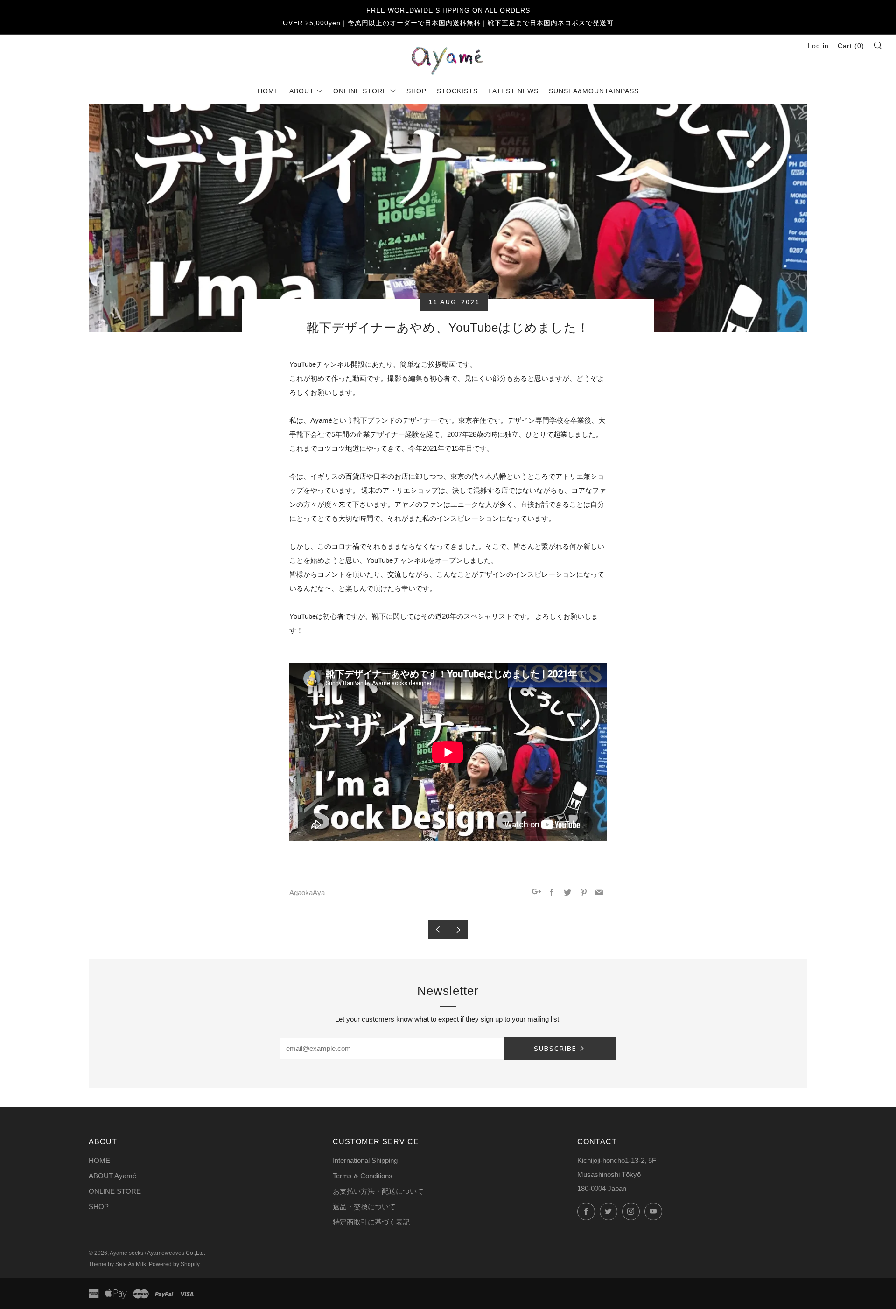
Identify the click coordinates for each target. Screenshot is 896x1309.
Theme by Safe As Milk (117, 1264)
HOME (268, 91)
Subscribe (555, 1048)
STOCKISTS (457, 91)
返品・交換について (364, 1207)
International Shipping (365, 1160)
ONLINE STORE (360, 91)
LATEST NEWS (513, 91)
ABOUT (301, 91)
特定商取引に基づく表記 (371, 1222)
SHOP (416, 91)
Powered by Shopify (174, 1264)
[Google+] (536, 893)
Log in (818, 45)
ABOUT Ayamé (112, 1176)
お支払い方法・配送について (378, 1191)
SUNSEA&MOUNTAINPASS (594, 91)
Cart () (851, 45)
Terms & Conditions (362, 1176)
